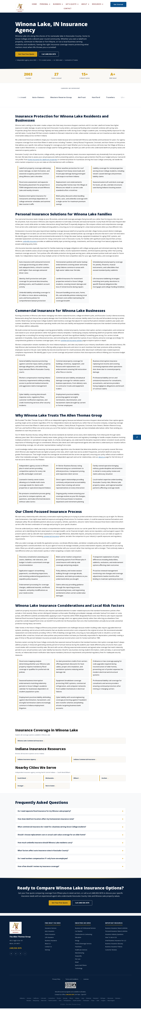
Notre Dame (51, 786)
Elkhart (77, 778)
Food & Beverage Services (83, 943)
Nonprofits (78, 956)
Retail (76, 962)
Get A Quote (71, 4)
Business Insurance (51, 940)
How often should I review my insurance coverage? (38, 866)
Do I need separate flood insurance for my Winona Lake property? (44, 811)
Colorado (43, 998)
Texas (92, 1000)
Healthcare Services (81, 950)
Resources (96, 4)
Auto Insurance (49, 931)
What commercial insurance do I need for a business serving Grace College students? (52, 827)
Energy (77, 940)
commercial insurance (51, 536)
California (36, 998)
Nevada (29, 1000)
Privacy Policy (56, 979)
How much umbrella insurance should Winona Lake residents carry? (45, 843)
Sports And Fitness (81, 965)
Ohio (60, 1000)
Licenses (86, 979)
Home (34, 4)
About (84, 4)
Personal (44, 4)
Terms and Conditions (72, 979)
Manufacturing (79, 953)
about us (102, 457)
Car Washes (78, 931)
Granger (21, 786)
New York (43, 1000)
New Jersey (36, 1000)
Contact (67, 8)
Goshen (105, 778)
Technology (78, 968)
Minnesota (110, 998)
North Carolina (53, 1000)
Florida (59, 998)
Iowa (82, 998)
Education (78, 937)
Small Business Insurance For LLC (115, 940)
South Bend (23, 778)
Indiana (77, 998)
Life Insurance (49, 937)
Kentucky (88, 998)
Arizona (29, 998)
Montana (117, 998)
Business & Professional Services (85, 928)
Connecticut (51, 998)
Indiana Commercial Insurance (85, 759)
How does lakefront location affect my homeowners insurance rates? (46, 819)
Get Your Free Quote (26, 54)
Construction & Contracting (83, 934)
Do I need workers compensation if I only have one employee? (43, 858)
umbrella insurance (30, 241)
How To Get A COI (111, 937)
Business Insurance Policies (113, 947)
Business (57, 4)
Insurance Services (50, 928)
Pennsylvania (67, 1000)
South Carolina (77, 1000)
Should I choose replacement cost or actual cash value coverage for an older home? (52, 835)
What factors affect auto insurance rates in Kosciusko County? (43, 850)
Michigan (103, 998)
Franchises (78, 947)
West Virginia (111, 1000)
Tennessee (86, 1000)
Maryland (95, 998)
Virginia (103, 1000)
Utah (97, 1000)
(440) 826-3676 (15, 948)
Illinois (71, 998)
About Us (48, 943)
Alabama (22, 998)
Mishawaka (50, 778)
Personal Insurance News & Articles (116, 931)
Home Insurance (50, 934)
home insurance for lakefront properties (42, 160)
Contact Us (48, 947)
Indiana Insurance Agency (28, 759)
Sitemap (47, 950)
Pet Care (77, 959)
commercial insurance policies (71, 340)
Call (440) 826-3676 (49, 54)
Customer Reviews (111, 950)
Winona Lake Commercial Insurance (31, 741)
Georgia (65, 998)
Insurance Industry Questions (114, 934)
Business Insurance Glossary (114, 943)
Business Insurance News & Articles (116, 928)
